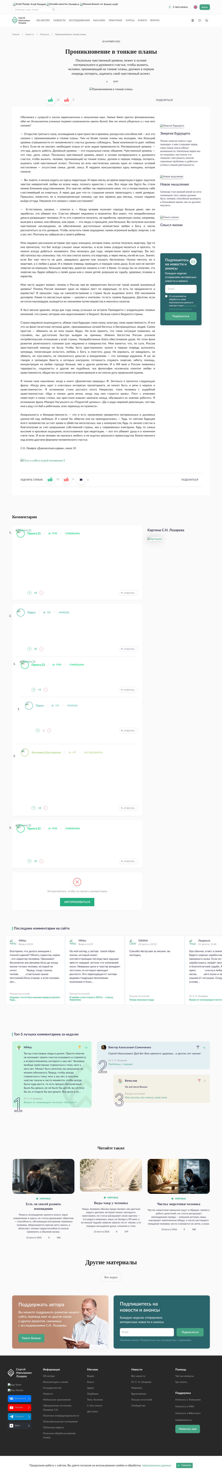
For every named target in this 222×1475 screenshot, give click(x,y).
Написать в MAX (184, 1406)
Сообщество (138, 1405)
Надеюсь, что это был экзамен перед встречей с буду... (35, 998)
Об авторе (43, 20)
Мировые (45, 1199)
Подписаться (180, 316)
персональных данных (156, 1465)
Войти (205, 7)
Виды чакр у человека (111, 1203)
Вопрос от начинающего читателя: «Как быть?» (50, 1102)
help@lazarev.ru (183, 1420)
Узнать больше (31, 1338)
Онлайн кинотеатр (73, 4)
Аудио (90, 1388)
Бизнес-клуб (107, 4)
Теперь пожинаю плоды (141, 1000)
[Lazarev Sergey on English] (195, 7)
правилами (185, 1340)
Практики (115, 20)
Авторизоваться (77, 902)
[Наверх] (215, 1438)
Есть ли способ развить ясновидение (43, 1206)
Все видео (111, 1277)
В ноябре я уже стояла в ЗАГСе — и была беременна (91, 998)
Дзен (17, 1425)
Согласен (186, 1465)
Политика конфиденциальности (61, 1416)
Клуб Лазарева (37, 4)
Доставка (92, 1411)
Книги (142, 20)
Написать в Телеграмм (188, 1400)
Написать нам (188, 1429)
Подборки (93, 1394)
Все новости (138, 1376)
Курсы (130, 20)
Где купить (181, 1382)
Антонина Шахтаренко (46, 752)
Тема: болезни (95, 1400)
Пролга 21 (34, 533)
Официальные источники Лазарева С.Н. (57, 1407)
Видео (90, 1376)
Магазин (99, 20)
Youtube (19, 1407)
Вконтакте (20, 1398)
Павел (31, 612)
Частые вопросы (184, 1376)
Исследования (79, 20)
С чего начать (180, 7)
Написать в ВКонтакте (187, 1413)
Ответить (129, 593)
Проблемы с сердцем (120, 1064)
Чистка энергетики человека (178, 1204)
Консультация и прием (55, 1382)
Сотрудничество (52, 1388)
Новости (59, 20)
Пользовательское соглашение (60, 1421)
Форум (154, 20)
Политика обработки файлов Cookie (59, 1435)
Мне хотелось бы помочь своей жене (146, 1097)
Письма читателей (141, 1400)
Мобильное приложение (57, 1400)
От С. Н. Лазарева (141, 1382)
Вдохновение (138, 1394)
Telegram (19, 1416)
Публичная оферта (53, 1427)
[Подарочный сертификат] (192, 20)
